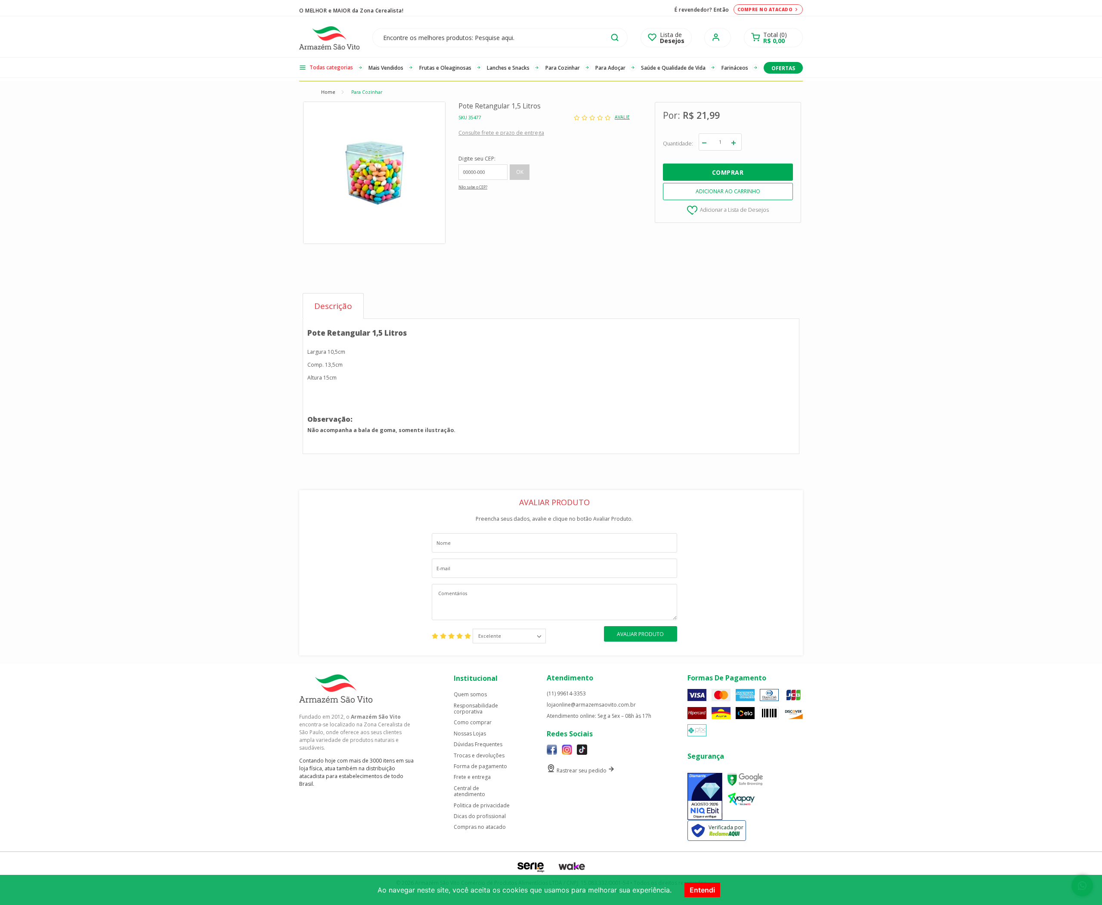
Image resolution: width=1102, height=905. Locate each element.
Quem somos (470, 695)
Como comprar (473, 723)
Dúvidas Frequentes (478, 744)
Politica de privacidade (482, 806)
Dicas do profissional (480, 816)
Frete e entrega (472, 777)
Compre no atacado (764, 9)
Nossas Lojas (470, 734)
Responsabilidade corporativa (476, 709)
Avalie (622, 117)
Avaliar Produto (640, 634)
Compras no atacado (480, 827)
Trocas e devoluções (479, 756)
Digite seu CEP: (476, 158)
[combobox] (509, 636)
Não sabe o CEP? (472, 187)
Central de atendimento (469, 791)
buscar (614, 37)
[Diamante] (704, 796)
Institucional (476, 678)
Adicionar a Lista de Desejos (734, 209)
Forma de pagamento (480, 766)
